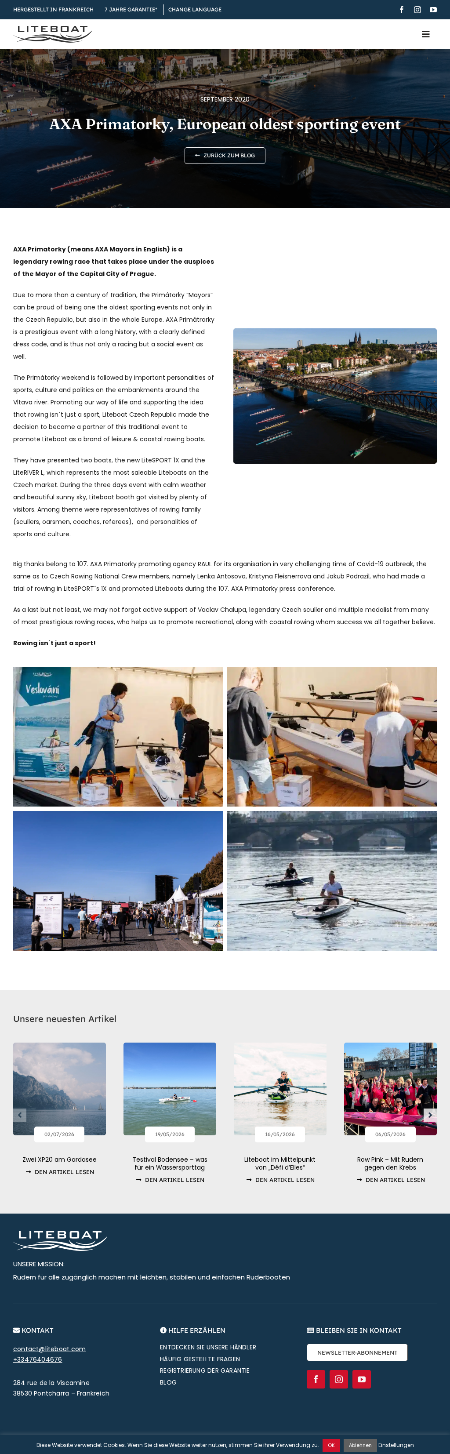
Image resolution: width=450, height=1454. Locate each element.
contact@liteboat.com (49, 1349)
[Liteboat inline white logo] (60, 1234)
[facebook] (401, 9)
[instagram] (417, 9)
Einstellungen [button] (396, 1445)
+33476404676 (37, 1359)
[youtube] (433, 9)
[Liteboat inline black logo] (52, 29)
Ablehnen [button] (360, 1445)
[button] (19, 1115)
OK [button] (331, 1445)
